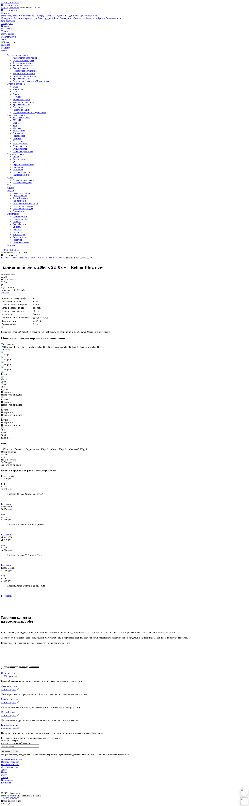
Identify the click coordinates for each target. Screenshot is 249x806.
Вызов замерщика (21, 193)
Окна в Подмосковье (23, 151)
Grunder (16, 123)
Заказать (5, 292)
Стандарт (14, 347)
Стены (16, 94)
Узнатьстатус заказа (7, 32)
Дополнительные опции (25, 76)
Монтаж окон (19, 201)
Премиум (64, 347)
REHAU (17, 120)
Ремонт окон (19, 211)
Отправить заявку (10, 752)
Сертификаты (19, 224)
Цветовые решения (22, 172)
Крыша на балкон (21, 78)
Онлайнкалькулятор (7, 27)
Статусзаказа (5, 49)
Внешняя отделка (21, 99)
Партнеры (18, 232)
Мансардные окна (21, 175)
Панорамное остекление (25, 71)
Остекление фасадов (23, 208)
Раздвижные (19, 136)
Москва (5, 15)
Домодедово (7, 18)
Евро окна (18, 167)
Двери (10, 177)
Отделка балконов (16, 84)
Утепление (18, 89)
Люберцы (40, 15)
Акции (10, 188)
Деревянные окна (15, 154)
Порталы (17, 138)
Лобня (56, 18)
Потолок (17, 97)
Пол (15, 91)
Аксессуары (18, 141)
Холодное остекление (23, 65)
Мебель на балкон (21, 110)
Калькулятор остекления (25, 58)
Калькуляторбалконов (8, 43)
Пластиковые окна (16, 115)
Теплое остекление (22, 63)
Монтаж (13, 449)
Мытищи (30, 15)
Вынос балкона (20, 68)
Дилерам (17, 227)
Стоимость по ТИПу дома (8, 22)
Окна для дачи (20, 146)
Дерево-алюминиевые (23, 164)
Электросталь (66, 18)
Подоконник (37, 449)
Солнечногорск (113, 18)
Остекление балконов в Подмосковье (31, 81)
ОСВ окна (18, 169)
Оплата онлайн (20, 219)
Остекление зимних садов (25, 203)
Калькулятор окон (21, 117)
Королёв (83, 15)
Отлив (58, 449)
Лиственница (19, 159)
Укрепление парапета (23, 102)
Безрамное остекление (24, 73)
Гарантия (17, 240)
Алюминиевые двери (23, 180)
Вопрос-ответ (19, 237)
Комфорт (39, 347)
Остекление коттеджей (24, 206)
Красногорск (31, 18)
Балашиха (50, 15)
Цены (15, 86)
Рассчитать (6, 504)
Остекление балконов (17, 55)
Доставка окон (20, 195)
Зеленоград (79, 18)
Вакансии (17, 229)
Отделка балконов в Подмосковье (29, 112)
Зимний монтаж (21, 198)
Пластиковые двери (22, 182)
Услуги (10, 190)
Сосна (16, 156)
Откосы (78, 449)
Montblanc (17, 128)
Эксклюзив (91, 347)
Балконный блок (54, 257)
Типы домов (19, 130)
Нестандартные (20, 143)
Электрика (18, 107)
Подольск (92, 15)
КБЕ (15, 125)
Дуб (15, 162)
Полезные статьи (21, 242)
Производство (20, 216)
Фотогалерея (19, 234)
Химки (22, 15)
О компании (13, 214)
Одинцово (73, 15)
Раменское (19, 18)
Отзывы (17, 221)
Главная (5, 257)
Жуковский (61, 15)
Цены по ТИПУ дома (23, 60)
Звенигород (91, 18)
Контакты (12, 245)
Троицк (101, 18)
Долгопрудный (45, 18)
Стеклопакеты (20, 149)
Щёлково (13, 15)
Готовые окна (19, 133)
